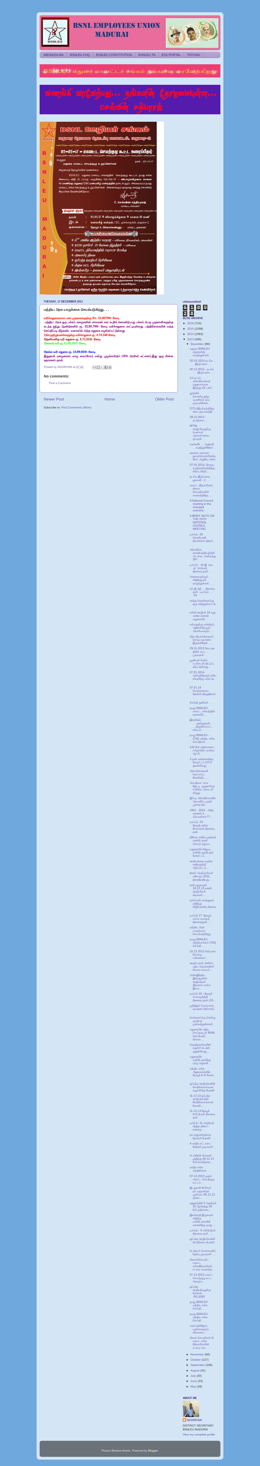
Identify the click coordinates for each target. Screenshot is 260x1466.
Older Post (164, 399)
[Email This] (94, 367)
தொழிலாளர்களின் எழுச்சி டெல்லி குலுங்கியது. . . (200, 1048)
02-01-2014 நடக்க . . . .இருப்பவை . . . (203, 362)
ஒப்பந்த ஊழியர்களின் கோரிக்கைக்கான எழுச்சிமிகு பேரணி (202, 1087)
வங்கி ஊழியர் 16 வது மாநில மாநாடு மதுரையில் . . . (203, 616)
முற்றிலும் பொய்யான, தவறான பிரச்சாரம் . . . (203, 1009)
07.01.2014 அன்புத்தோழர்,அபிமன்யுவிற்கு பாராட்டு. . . (203, 677)
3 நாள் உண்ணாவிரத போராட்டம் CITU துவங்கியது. (201, 762)
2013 (191, 339)
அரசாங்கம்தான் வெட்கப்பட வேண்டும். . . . (200, 774)
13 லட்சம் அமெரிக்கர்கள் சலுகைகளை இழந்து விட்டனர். (201, 382)
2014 (191, 334)
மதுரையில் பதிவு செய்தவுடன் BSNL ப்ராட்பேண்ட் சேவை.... (202, 1034)
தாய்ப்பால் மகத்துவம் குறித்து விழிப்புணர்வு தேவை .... (203, 905)
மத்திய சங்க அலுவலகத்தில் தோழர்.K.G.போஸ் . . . (202, 1073)
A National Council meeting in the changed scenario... (201, 505)
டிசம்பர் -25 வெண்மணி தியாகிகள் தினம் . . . (203, 539)
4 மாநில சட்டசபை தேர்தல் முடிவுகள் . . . (203, 1147)
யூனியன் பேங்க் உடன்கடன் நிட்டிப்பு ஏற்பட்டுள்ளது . (202, 663)
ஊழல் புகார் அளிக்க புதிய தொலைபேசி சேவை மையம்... (202, 966)
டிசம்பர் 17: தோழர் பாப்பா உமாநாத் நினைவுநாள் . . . (201, 919)
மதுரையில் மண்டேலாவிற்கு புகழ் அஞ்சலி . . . (201, 1060)
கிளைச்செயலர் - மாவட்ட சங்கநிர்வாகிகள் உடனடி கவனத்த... (202, 1264)
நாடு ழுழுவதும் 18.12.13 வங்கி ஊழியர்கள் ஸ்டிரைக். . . (201, 890)
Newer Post (54, 399)
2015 (191, 328)
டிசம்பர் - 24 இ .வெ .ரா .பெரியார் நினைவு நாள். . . (201, 568)
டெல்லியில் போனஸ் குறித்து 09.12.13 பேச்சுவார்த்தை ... (202, 1159)
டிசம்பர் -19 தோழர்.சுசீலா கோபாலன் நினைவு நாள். (202, 826)
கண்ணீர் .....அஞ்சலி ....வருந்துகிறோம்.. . (203, 446)
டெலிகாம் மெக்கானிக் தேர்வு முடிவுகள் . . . (203, 1252)
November (198, 1354)
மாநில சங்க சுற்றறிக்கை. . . (200, 1169)
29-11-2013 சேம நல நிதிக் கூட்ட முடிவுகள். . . (202, 651)
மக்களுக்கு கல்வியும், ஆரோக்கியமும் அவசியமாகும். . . (202, 628)
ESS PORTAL (171, 55)
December (198, 344)
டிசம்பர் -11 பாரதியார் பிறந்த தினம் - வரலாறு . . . (202, 1126)
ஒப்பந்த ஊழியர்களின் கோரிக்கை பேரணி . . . (203, 1242)
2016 (191, 323)
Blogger (153, 1450)
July (193, 1375)
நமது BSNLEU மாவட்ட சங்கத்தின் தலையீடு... (202, 711)
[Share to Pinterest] (110, 367)
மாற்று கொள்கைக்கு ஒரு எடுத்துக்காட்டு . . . (203, 604)
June (194, 1381)
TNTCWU (193, 55)
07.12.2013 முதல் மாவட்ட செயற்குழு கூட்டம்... (202, 1179)
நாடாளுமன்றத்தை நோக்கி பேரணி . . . (202, 1136)
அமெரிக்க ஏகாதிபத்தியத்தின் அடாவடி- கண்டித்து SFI (203, 554)
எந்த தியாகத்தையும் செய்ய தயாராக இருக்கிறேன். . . (202, 640)
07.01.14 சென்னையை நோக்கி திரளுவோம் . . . (203, 692)
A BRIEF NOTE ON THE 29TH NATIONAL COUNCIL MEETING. (202, 522)
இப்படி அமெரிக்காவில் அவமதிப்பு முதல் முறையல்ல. (203, 801)
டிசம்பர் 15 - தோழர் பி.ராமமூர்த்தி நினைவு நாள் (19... (203, 997)
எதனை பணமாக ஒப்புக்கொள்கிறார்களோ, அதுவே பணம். (203, 456)
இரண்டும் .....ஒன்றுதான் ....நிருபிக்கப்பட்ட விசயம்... (201, 724)
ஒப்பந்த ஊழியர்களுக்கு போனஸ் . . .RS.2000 (200, 1291)
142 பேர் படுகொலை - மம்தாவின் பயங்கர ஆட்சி (202, 750)
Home (109, 399)
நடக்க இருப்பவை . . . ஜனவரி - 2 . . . (202, 478)
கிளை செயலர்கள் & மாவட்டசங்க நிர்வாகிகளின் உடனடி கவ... (201, 1342)
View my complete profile (199, 1434)
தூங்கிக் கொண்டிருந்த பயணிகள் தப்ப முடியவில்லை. (200, 398)
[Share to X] (102, 367)
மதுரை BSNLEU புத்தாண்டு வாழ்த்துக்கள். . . (201, 352)
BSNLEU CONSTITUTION (114, 55)
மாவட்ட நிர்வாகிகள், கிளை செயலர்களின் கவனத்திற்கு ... (201, 490)
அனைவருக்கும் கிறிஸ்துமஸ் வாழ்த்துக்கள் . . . (202, 580)
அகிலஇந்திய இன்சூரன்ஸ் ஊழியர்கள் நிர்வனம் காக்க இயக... (200, 982)
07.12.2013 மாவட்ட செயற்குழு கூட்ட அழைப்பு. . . (202, 1278)
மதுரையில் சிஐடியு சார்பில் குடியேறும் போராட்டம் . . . (201, 852)
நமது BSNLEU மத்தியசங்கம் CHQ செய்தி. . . (203, 942)
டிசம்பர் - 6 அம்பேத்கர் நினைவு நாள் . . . (203, 1232)
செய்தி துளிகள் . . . (201, 702)
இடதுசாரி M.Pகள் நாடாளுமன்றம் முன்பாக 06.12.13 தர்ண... (202, 1192)
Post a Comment (59, 383)
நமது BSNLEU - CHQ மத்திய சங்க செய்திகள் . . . (202, 738)
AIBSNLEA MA (53, 55)
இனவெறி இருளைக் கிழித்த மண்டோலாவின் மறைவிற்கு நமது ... (202, 1220)
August (195, 1370)
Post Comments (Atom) (76, 407)
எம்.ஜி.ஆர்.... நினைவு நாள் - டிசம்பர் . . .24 (202, 592)
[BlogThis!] (98, 367)
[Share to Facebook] (106, 367)
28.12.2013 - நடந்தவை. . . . (200, 419)
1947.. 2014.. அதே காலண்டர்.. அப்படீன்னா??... (202, 813)
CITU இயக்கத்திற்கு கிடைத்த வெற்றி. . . (203, 410)
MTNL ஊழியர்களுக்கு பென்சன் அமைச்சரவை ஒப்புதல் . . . (200, 432)
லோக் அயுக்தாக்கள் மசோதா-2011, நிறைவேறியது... (201, 876)
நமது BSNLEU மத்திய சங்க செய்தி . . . (199, 1305)
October (196, 1359)
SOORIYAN (194, 1420)
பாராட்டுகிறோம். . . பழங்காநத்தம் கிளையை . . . (200, 1329)
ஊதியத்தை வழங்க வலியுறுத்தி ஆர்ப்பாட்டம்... (201, 864)
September (198, 1365)
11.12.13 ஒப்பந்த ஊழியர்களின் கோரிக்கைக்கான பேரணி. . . (201, 1100)
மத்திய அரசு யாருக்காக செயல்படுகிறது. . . (202, 930)
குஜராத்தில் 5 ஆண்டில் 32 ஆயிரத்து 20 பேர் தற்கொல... (203, 1206)
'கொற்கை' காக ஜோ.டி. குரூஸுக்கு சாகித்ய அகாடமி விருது (202, 787)
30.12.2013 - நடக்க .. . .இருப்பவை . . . (202, 371)
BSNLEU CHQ (80, 55)
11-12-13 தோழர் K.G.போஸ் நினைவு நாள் (202, 1114)
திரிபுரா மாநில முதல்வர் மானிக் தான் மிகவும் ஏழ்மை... (203, 840)
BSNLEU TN (146, 55)
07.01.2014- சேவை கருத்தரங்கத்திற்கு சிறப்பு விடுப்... (202, 468)
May (194, 1386)
